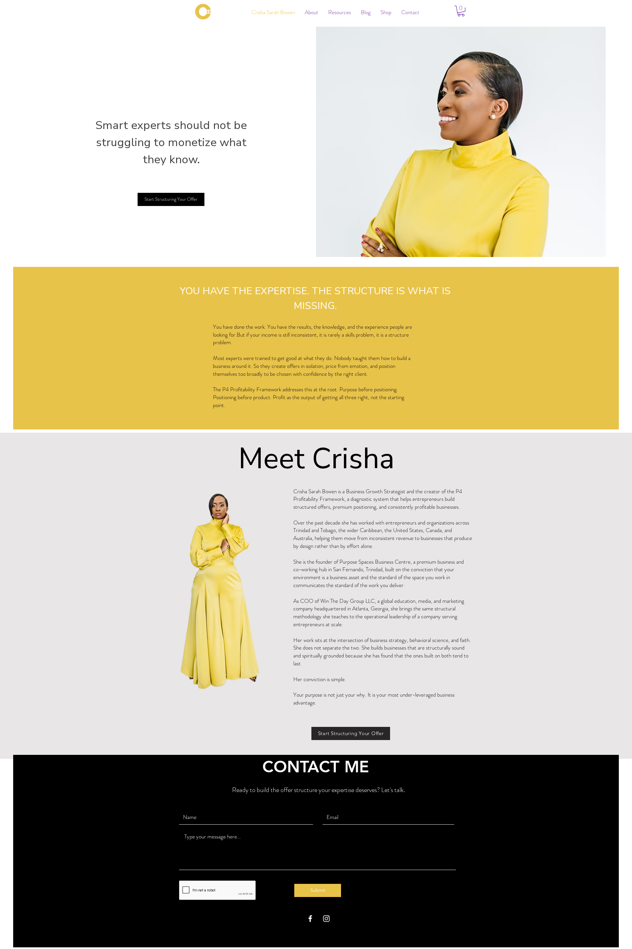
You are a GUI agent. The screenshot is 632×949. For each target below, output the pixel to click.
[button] (461, 11)
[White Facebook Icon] (310, 918)
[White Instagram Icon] (326, 918)
